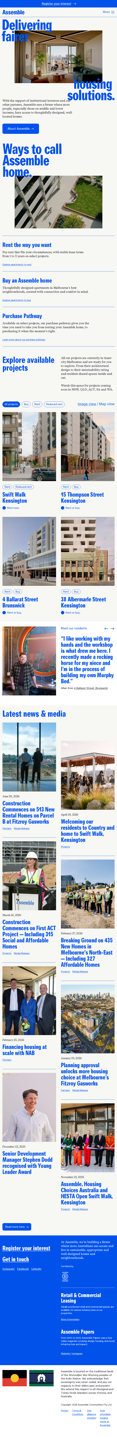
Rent (37, 404)
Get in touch (15, 1259)
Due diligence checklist (91, 1414)
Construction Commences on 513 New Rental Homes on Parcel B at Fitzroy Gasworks (28, 812)
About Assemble (18, 128)
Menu (106, 12)
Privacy (64, 1411)
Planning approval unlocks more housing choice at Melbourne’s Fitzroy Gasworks (85, 1074)
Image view (87, 404)
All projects (11, 404)
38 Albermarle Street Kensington (83, 602)
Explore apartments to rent (17, 265)
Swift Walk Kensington (14, 497)
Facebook (23, 1269)
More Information (70, 1319)
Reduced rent (54, 404)
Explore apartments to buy (16, 300)
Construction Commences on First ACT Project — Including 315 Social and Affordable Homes (29, 934)
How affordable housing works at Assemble (105, 1418)
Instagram (8, 1269)
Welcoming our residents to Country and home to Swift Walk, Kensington (87, 831)
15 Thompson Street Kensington (82, 497)
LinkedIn (36, 1269)
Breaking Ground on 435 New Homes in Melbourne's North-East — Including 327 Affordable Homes (87, 952)
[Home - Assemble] (13, 12)
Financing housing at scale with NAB (24, 1050)
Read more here (15, 1227)
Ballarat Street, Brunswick (91, 688)
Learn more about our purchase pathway (23, 340)
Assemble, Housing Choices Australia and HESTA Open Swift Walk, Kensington (87, 1193)
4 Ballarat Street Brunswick (20, 602)
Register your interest (56, 3)
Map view (107, 404)
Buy (26, 404)
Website (66, 1354)
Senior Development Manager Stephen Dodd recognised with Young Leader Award (27, 1163)
